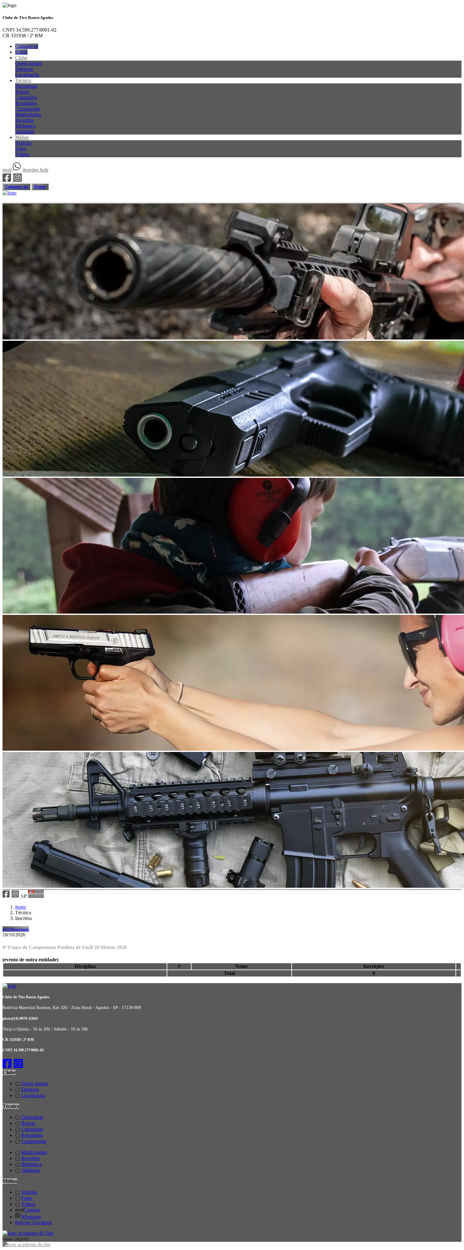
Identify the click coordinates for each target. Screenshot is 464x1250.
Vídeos (22, 154)
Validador (24, 131)
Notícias (23, 143)
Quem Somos (28, 63)
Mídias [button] (22, 137)
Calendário (26, 97)
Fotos (20, 148)
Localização (27, 74)
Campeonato (27, 108)
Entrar (21, 52)
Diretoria (24, 69)
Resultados (26, 103)
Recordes (24, 120)
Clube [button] (21, 57)
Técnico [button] (23, 80)
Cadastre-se (26, 46)
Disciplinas (26, 86)
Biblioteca (25, 126)
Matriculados (28, 114)
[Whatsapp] (18, 169)
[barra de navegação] (51, 188)
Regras (22, 91)
